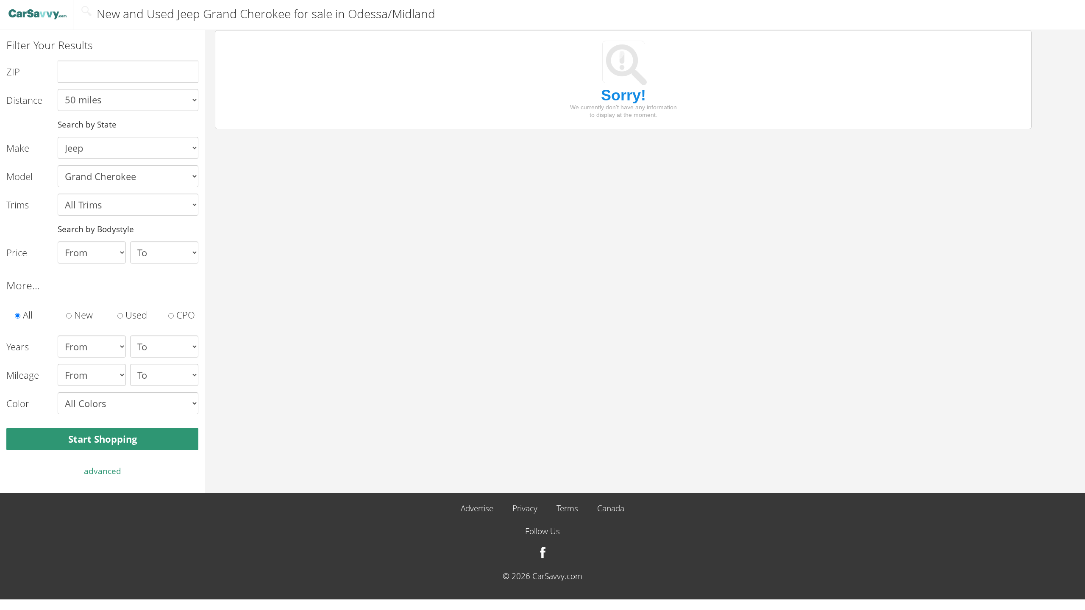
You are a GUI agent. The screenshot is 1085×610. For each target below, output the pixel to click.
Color (17, 403)
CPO (184, 314)
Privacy (524, 508)
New (82, 314)
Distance (24, 100)
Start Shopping (102, 439)
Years (17, 346)
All (26, 314)
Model (19, 176)
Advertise (477, 508)
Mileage (22, 375)
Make (17, 147)
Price (16, 252)
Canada (610, 508)
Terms (567, 508)
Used (135, 314)
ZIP (13, 71)
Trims (17, 204)
